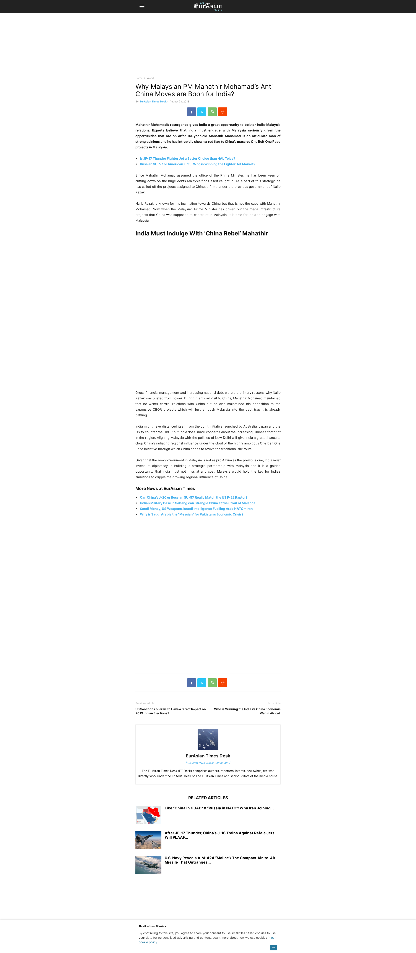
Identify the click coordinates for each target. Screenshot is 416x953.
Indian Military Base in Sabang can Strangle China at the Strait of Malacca (197, 503)
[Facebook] (191, 111)
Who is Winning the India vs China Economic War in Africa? (247, 711)
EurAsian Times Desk (153, 101)
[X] (201, 111)
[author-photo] (208, 750)
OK (273, 947)
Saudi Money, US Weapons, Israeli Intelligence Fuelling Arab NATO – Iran (196, 509)
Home (139, 78)
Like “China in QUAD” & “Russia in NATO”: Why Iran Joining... (219, 808)
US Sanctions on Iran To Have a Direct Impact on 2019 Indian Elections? (170, 711)
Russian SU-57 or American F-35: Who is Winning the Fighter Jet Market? (197, 164)
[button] (141, 6)
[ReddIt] (222, 111)
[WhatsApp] (212, 111)
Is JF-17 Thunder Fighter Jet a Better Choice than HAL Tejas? (187, 158)
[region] (208, 46)
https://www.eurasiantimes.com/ (208, 762)
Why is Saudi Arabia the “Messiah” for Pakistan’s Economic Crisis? (191, 514)
